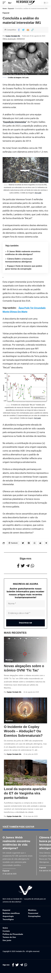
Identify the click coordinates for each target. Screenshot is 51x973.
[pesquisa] (39, 2)
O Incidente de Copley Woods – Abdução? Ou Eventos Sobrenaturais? (23, 731)
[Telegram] (27, 565)
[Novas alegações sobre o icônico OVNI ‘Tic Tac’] (25, 650)
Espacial (11, 8)
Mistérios (9, 660)
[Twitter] (22, 565)
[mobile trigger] (5, 3)
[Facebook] (18, 565)
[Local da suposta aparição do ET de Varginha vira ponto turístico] (25, 773)
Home (5, 8)
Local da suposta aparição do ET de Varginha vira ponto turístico (25, 793)
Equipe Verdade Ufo (13, 36)
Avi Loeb (38, 193)
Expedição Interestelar (14, 122)
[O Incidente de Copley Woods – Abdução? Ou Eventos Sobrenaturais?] (25, 710)
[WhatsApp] (32, 565)
